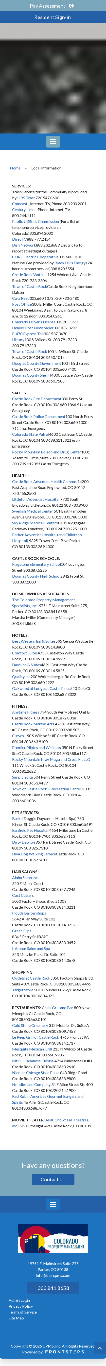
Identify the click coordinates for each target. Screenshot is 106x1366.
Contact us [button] (53, 1179)
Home (15, 168)
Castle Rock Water (28, 274)
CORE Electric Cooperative (35, 256)
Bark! (17, 818)
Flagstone (20, 564)
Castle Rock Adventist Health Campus (44, 481)
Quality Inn (21, 676)
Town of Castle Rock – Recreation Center (46, 788)
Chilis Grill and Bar (57, 1007)
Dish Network (24, 245)
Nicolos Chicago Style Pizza (35, 1072)
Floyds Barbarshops (29, 913)
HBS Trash (26, 197)
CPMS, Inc (51, 1346)
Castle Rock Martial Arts (33, 723)
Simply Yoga (22, 777)
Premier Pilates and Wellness (36, 747)
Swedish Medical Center (32, 511)
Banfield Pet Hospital (30, 830)
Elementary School (45, 564)
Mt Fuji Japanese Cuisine (33, 1060)
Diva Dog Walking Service (34, 853)
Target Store (22, 989)
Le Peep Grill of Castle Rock (35, 1037)
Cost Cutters (23, 895)
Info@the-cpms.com (53, 1275)
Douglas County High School (36, 576)
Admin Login (19, 1300)
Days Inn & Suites (26, 664)
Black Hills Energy (70, 262)
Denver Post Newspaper (32, 327)
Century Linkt (23, 209)
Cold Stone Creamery (30, 1025)
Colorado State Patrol (30, 434)
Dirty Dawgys (23, 842)
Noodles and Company (31, 1084)
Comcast (19, 203)
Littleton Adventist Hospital (35, 499)
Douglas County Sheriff (31, 375)
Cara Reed (21, 298)
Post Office (22, 304)
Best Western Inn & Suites (33, 641)
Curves (18, 735)
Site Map (16, 1318)
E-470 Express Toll (28, 333)
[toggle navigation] (53, 142)
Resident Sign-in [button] (53, 17)
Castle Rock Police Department (38, 416)
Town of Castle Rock (29, 286)
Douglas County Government (36, 363)
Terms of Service (23, 1312)
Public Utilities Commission (35, 221)
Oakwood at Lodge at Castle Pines (41, 688)
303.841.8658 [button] (53, 1288)
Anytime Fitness (25, 712)
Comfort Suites (25, 652)
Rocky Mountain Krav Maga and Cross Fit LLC (51, 759)
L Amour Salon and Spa (31, 948)
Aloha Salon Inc (25, 877)
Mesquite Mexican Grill (32, 1049)
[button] (100, 1348)
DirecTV (19, 239)
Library (18, 339)
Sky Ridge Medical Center (34, 522)
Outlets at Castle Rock (31, 978)
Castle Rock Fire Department (36, 398)
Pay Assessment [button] (48, 6)
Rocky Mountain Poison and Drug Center (46, 452)
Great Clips (21, 930)
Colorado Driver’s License (33, 321)
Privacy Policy (21, 1306)
